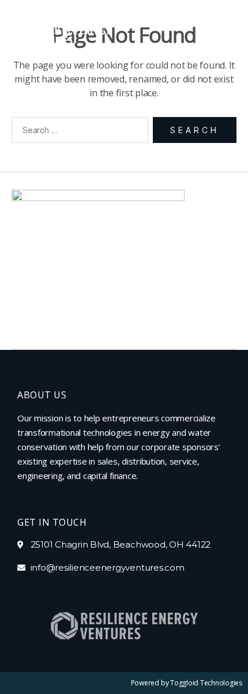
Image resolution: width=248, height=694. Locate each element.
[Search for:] (77, 132)
